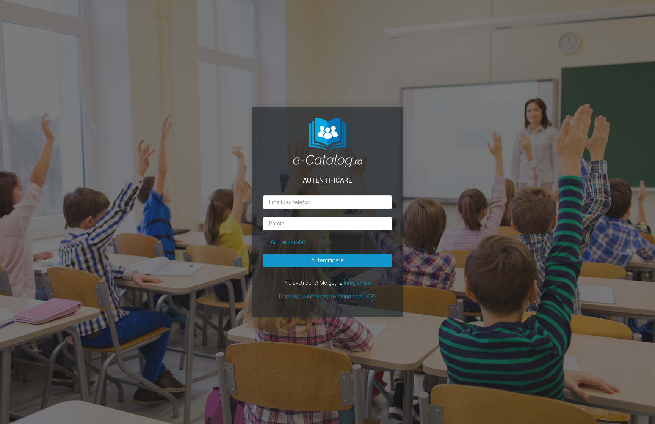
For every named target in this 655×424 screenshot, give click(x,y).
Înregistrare (357, 283)
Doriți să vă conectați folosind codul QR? (327, 296)
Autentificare (327, 260)
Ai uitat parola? (288, 242)
